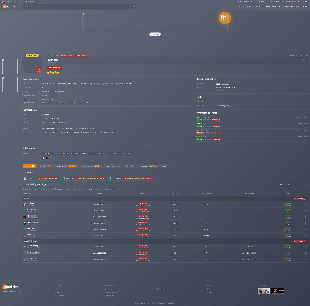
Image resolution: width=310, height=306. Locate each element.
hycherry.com (51, 62)
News (288, 1)
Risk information (158, 303)
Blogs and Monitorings (277, 1)
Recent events (277, 6)
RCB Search (266, 6)
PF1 (76, 153)
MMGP (47, 153)
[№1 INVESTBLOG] (155, 30)
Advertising (296, 1)
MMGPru (83, 153)
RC (100, 153)
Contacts (305, 1)
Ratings (257, 6)
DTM (53, 153)
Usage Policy (170, 303)
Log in (240, 1)
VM (115, 153)
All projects (248, 6)
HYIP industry (263, 1)
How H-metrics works (142, 303)
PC (125, 153)
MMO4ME (65, 153)
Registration (248, 1)
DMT (109, 153)
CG (59, 153)
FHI (120, 153)
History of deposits (301, 6)
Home (240, 6)
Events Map (109, 289)
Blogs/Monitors (59, 296)
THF (94, 153)
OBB (129, 153)
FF (89, 153)
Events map (288, 6)
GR (104, 153)
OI (72, 153)
